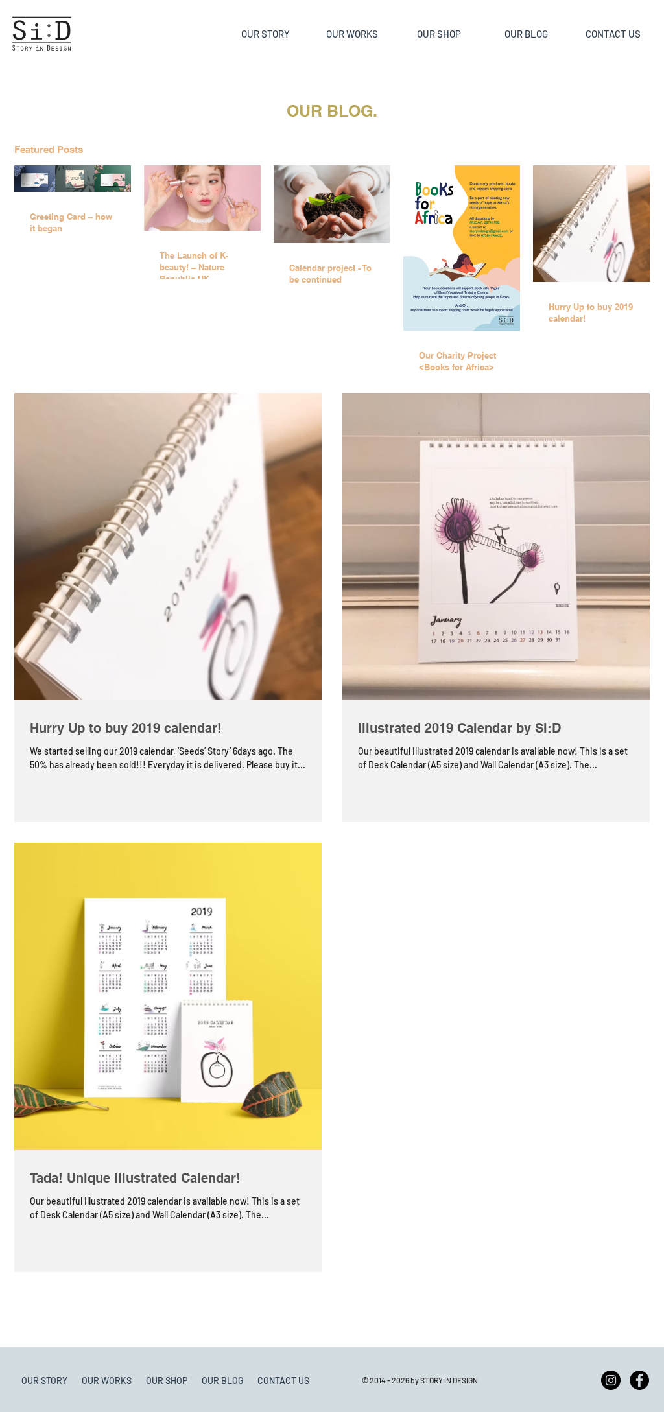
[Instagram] (611, 1380)
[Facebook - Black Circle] (639, 1380)
